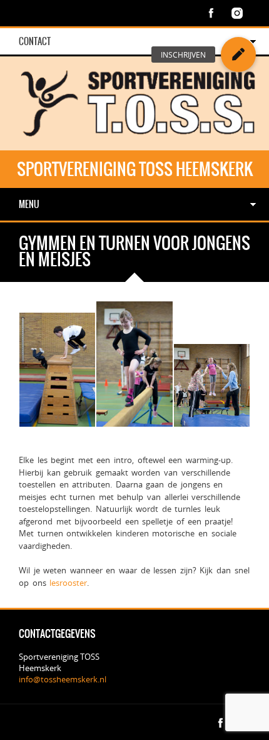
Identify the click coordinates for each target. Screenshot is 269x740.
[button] (238, 54)
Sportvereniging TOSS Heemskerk (135, 169)
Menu (29, 204)
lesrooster (68, 582)
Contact (35, 41)
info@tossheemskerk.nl (62, 679)
